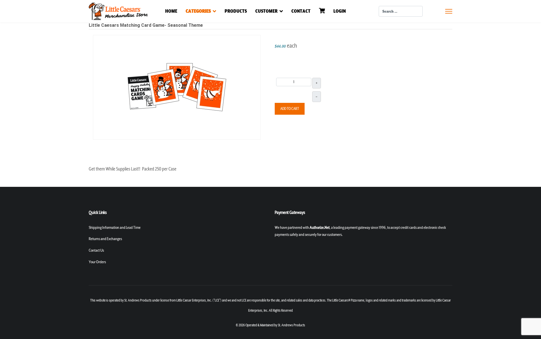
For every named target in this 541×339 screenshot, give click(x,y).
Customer (266, 11)
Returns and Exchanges (105, 238)
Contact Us (96, 250)
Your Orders (97, 262)
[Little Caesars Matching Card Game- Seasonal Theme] (177, 87)
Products (236, 11)
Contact (301, 11)
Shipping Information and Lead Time (115, 227)
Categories (198, 11)
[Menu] (448, 11)
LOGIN (339, 11)
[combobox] (401, 11)
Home (171, 11)
